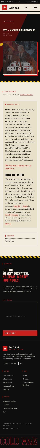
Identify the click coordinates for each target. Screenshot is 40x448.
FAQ (4, 412)
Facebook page (11, 215)
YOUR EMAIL (7, 300)
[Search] (26, 7)
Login (25, 206)
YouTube (13, 363)
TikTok (6, 363)
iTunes (8, 223)
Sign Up (16, 206)
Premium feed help (10, 408)
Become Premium (9, 401)
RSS (18, 428)
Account (6, 405)
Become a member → (26, 94)
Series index (7, 382)
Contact (25, 379)
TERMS (12, 428)
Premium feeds (8, 386)
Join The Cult (10, 333)
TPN (21, 363)
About (25, 375)
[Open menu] (35, 7)
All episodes (7, 379)
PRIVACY (5, 428)
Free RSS (6, 389)
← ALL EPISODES (8, 21)
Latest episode (8, 375)
